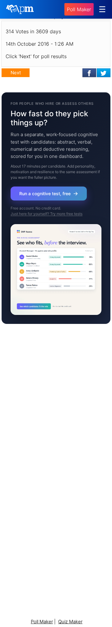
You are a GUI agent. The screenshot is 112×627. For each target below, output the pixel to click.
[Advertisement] (56, 415)
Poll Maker (79, 9)
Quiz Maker (70, 622)
